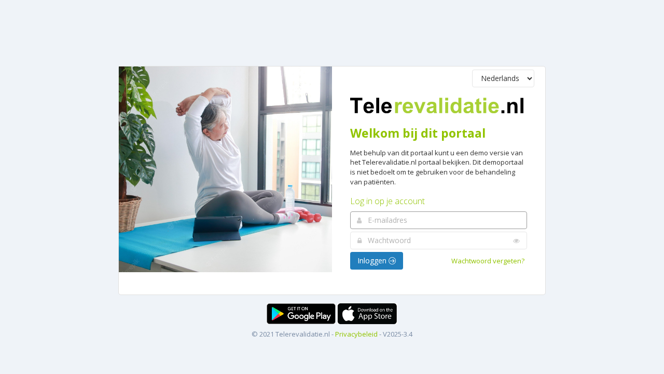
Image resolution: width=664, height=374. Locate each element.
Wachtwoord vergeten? (487, 260)
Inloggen (373, 260)
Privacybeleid (356, 334)
